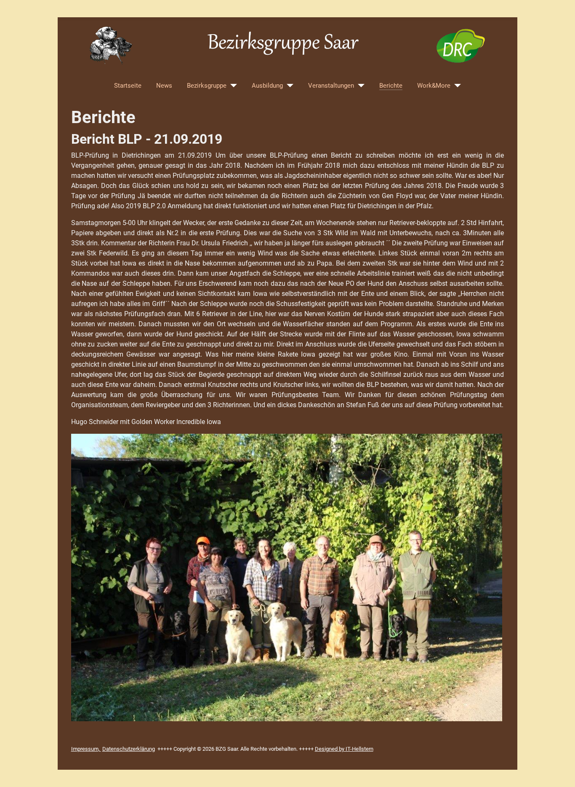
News (164, 85)
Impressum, (86, 749)
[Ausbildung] (288, 85)
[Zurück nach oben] (560, 771)
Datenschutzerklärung (128, 749)
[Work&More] (455, 85)
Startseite (127, 85)
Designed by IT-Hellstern (344, 749)
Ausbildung (267, 85)
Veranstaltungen (331, 85)
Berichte (390, 85)
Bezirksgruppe (206, 85)
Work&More (433, 85)
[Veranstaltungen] (359, 85)
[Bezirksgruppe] (231, 85)
